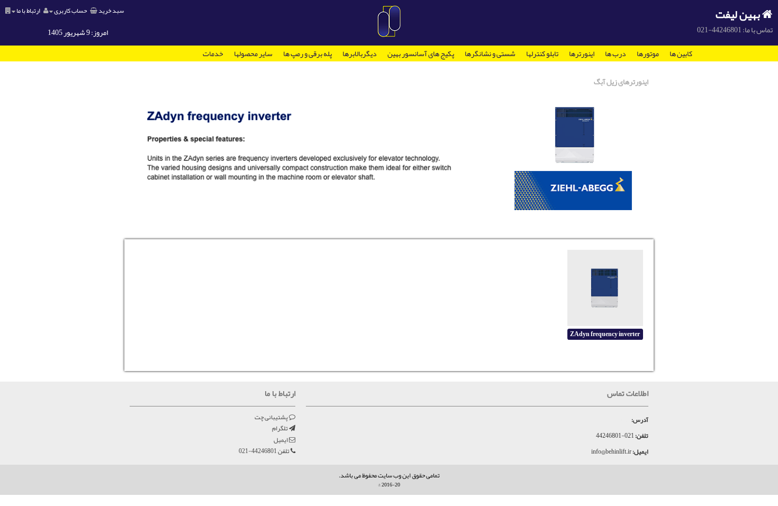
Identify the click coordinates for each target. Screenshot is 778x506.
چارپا (625, 419)
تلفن (265, 451)
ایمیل (281, 439)
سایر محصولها (253, 53)
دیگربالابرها (359, 53)
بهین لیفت (739, 14)
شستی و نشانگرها (490, 53)
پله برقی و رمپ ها (307, 53)
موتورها (648, 53)
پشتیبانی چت (272, 417)
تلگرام (280, 428)
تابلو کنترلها (542, 53)
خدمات (213, 53)
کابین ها (681, 53)
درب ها (615, 53)
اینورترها (581, 53)
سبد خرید (110, 10)
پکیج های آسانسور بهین (420, 53)
